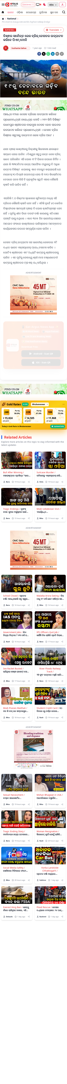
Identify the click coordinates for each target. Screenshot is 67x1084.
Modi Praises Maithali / (15, 708)
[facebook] (39, 54)
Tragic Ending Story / (14, 831)
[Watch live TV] (38, 5)
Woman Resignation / (48, 831)
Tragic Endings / (11, 508)
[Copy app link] (62, 54)
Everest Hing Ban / (12, 907)
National (11, 18)
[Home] (3, 19)
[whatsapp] (48, 54)
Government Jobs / (12, 632)
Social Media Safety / (14, 867)
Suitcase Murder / (46, 472)
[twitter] (44, 54)
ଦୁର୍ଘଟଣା (43, 12)
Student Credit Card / (48, 708)
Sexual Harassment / (14, 794)
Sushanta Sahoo (19, 48)
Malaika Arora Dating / (48, 595)
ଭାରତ (10, 12)
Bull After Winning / (13, 472)
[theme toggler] (44, 4)
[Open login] (62, 4)
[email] (57, 54)
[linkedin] (53, 54)
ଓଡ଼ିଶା (20, 12)
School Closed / (11, 595)
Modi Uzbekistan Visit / (48, 508)
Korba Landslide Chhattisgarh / (49, 869)
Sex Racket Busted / (13, 668)
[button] (12, 415)
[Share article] (28, 482)
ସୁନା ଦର (54, 12)
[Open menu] (2, 4)
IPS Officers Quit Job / (48, 632)
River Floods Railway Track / (50, 670)
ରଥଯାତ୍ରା (31, 12)
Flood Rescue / (44, 907)
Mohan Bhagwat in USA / (50, 794)
